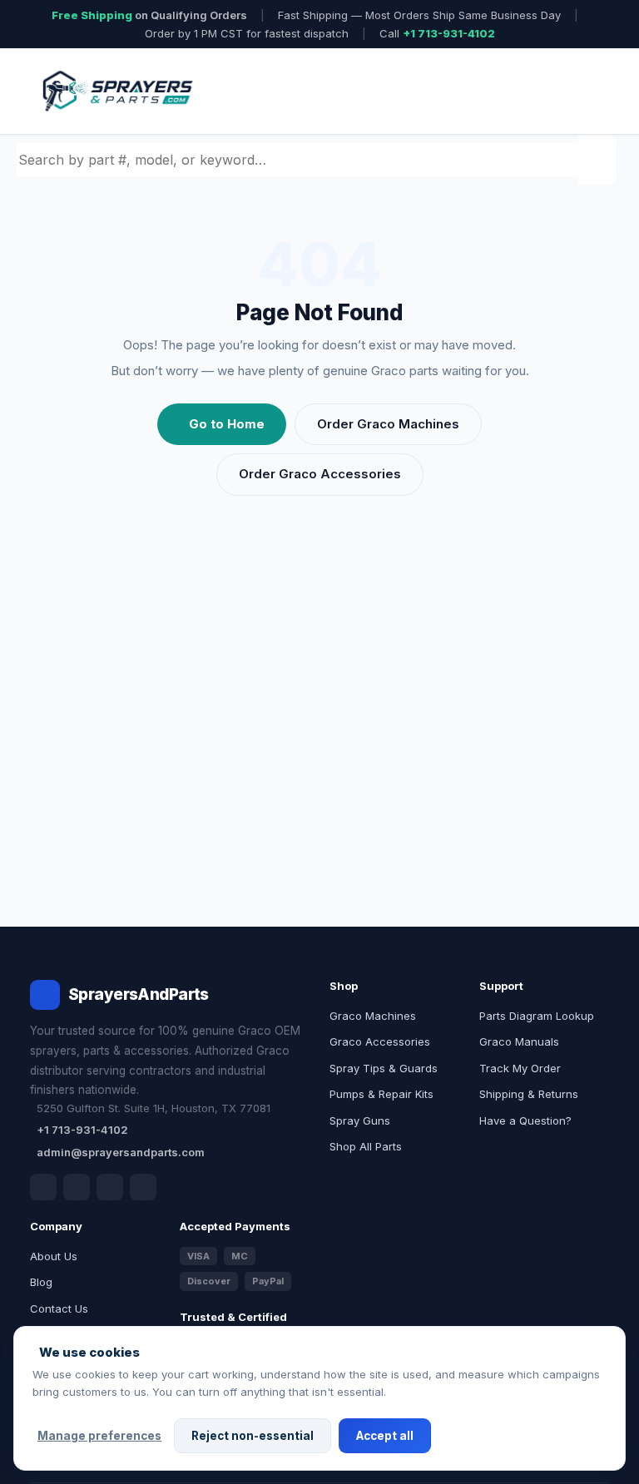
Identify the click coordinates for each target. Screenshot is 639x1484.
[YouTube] (143, 1187)
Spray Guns (359, 1120)
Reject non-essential (252, 1435)
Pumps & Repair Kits (381, 1094)
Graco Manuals (519, 1041)
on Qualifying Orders (149, 15)
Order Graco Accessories (320, 474)
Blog (41, 1282)
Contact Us (59, 1308)
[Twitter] (110, 1187)
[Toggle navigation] (576, 91)
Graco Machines (372, 1015)
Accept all (385, 1435)
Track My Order (520, 1068)
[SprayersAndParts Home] (116, 91)
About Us (53, 1256)
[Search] (599, 160)
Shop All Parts (365, 1146)
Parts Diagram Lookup (536, 1015)
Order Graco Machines (388, 424)
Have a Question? (525, 1120)
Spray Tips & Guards (383, 1068)
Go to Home (227, 424)
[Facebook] (43, 1187)
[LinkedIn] (76, 1187)
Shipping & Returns (528, 1094)
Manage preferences (99, 1435)
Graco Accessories (379, 1041)
